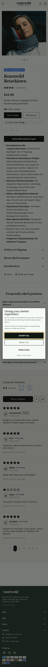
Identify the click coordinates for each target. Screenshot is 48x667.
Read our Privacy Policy (24, 355)
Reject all (24, 342)
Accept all (24, 336)
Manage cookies (24, 350)
